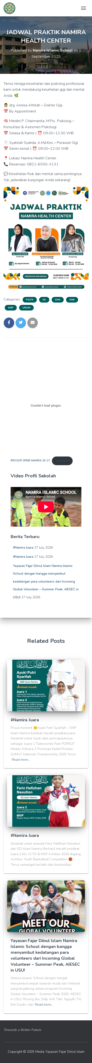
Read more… (21, 759)
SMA (57, 299)
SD (44, 299)
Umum (26, 307)
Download (62, 461)
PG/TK (29, 299)
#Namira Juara (23, 547)
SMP (10, 307)
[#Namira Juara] (46, 685)
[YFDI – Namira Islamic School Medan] (11, 8)
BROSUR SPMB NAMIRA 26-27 (30, 461)
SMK (72, 299)
